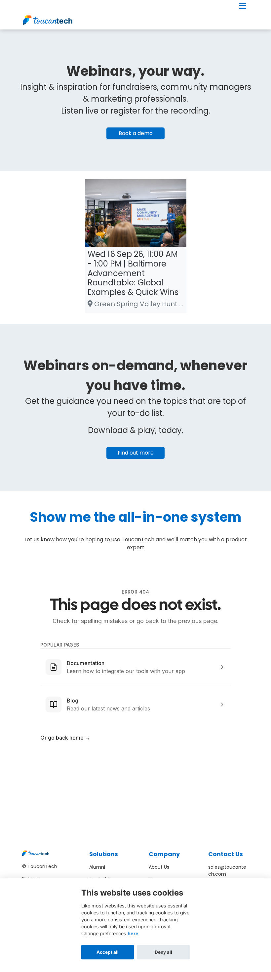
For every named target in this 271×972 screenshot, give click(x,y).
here (133, 933)
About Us (159, 867)
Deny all (163, 952)
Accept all (108, 952)
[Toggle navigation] (243, 6)
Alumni (97, 867)
